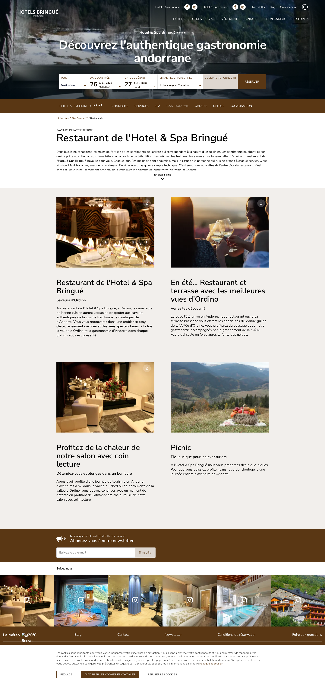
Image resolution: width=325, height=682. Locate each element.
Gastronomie (177, 106)
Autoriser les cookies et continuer (110, 674)
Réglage (66, 674)
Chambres (120, 106)
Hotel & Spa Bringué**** (76, 118)
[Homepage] (38, 12)
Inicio (59, 118)
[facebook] (188, 7)
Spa (211, 19)
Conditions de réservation (236, 634)
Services (141, 106)
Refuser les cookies (162, 674)
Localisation (241, 106)
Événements (229, 19)
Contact (123, 634)
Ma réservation (288, 7)
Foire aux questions (307, 634)
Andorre (252, 19)
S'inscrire (145, 552)
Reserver (300, 19)
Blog (272, 7)
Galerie (201, 106)
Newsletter (258, 7)
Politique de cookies (211, 663)
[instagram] (195, 7)
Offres (196, 19)
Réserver (252, 82)
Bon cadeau (276, 19)
